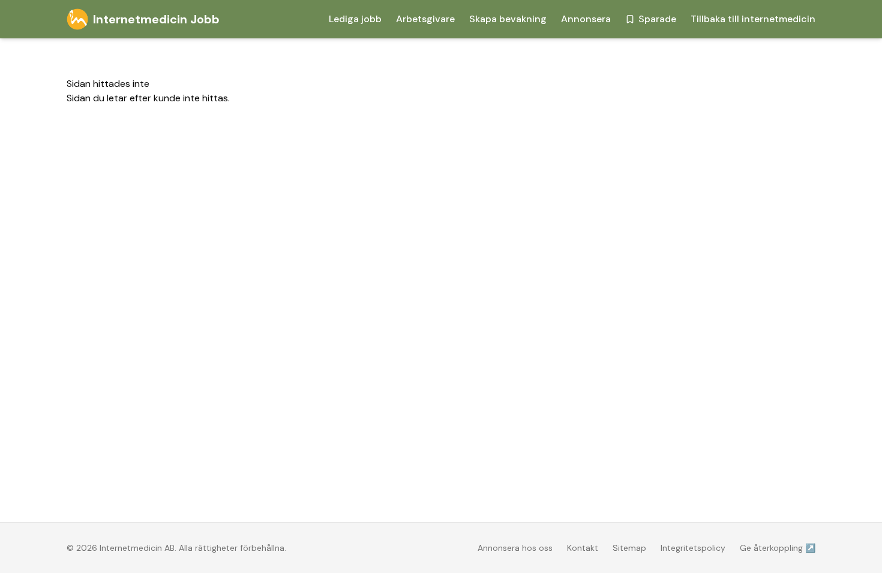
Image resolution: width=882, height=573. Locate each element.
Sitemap (629, 547)
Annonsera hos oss (515, 547)
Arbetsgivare (425, 19)
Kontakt (582, 547)
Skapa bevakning (508, 19)
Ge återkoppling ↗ (777, 547)
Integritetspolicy (693, 547)
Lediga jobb (355, 19)
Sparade (657, 19)
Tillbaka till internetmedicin (753, 19)
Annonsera (586, 19)
